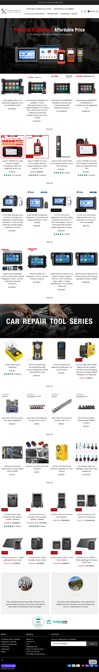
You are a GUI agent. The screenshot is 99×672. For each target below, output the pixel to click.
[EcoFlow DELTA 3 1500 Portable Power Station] (37, 543)
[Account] (85, 11)
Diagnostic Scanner (8, 642)
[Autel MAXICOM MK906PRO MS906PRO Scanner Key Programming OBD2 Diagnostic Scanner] (61, 86)
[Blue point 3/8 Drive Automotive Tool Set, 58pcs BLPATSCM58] (12, 452)
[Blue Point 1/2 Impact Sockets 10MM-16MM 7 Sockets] (86, 403)
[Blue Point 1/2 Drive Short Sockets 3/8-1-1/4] (61, 403)
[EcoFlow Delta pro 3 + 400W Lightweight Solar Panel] (12, 543)
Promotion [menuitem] (52, 14)
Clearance (5, 649)
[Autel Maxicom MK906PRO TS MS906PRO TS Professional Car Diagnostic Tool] (86, 86)
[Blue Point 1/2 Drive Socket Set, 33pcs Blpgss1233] (12, 403)
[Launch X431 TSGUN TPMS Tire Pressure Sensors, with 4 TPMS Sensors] (61, 146)
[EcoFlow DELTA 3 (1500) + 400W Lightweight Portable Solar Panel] (86, 543)
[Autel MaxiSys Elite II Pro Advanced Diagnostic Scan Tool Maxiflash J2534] (12, 86)
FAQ (27, 644)
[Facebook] (2, 660)
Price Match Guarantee (35, 654)
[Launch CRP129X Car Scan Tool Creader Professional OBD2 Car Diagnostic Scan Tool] (86, 146)
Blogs (3, 651)
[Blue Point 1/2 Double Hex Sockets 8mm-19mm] (37, 403)
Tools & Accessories (9, 644)
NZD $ (92, 11)
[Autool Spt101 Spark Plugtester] (12, 350)
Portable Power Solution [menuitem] (39, 9)
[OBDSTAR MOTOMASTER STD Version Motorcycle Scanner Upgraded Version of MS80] (86, 259)
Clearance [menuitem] (65, 14)
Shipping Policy (32, 646)
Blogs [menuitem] (74, 14)
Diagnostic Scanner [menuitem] (63, 9)
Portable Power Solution (10, 639)
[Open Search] (82, 11)
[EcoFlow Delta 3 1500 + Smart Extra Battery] (61, 543)
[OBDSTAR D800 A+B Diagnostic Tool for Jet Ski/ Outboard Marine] (37, 259)
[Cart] (97, 11)
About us (29, 639)
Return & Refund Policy (35, 649)
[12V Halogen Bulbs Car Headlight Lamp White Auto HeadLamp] (86, 452)
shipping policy (60, 2)
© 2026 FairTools (7, 669)
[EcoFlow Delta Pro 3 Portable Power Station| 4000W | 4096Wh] (37, 500)
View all (49, 129)
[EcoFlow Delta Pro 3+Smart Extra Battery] (61, 500)
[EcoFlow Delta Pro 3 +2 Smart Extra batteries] (86, 500)
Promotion (5, 646)
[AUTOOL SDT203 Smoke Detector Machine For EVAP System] (61, 452)
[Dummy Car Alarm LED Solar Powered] (37, 452)
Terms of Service (32, 651)
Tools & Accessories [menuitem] (34, 14)
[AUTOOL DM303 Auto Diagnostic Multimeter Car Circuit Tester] (61, 350)
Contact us (30, 642)
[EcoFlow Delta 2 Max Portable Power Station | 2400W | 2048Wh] (12, 500)
